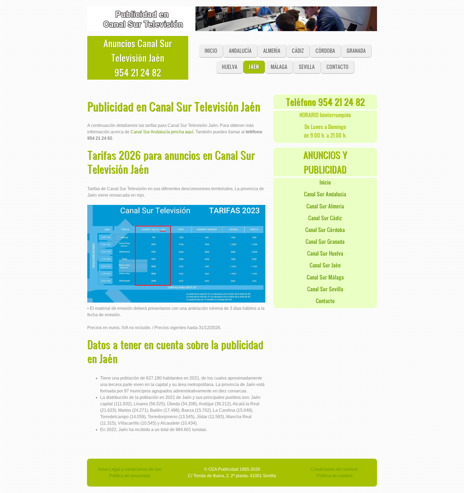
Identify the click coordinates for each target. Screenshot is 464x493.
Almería (271, 50)
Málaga (279, 66)
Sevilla (307, 66)
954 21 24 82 (137, 72)
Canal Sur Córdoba (325, 229)
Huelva (229, 66)
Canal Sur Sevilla (325, 289)
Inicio (325, 182)
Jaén (254, 66)
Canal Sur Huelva (325, 253)
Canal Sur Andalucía (325, 194)
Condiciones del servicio (334, 469)
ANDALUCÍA (240, 50)
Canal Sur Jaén (325, 265)
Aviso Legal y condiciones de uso (130, 469)
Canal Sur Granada (325, 241)
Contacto (325, 300)
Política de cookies (335, 475)
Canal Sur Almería (325, 206)
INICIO (211, 50)
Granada (356, 50)
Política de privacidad (129, 475)
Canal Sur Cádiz (325, 218)
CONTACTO (338, 66)
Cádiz (298, 50)
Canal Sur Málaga (325, 277)
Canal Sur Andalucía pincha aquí (161, 132)
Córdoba (325, 50)
